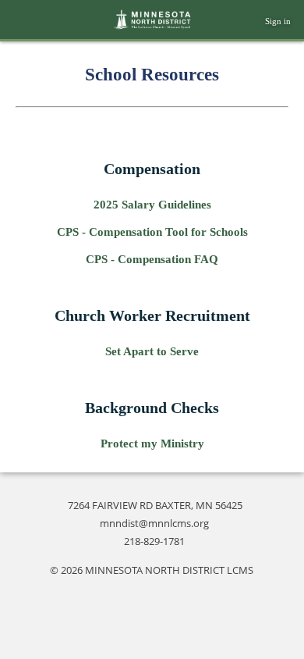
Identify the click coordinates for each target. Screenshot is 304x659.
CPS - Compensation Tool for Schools (152, 232)
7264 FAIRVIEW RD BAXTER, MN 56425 (155, 505)
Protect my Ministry (152, 443)
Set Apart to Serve (152, 351)
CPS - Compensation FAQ (152, 259)
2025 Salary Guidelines (152, 204)
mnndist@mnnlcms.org (154, 523)
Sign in (278, 21)
